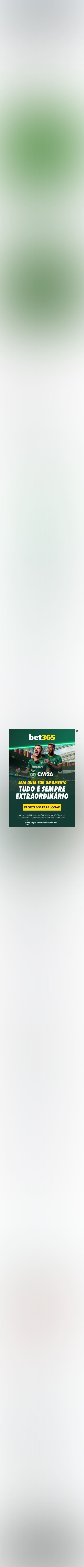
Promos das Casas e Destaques (26, 1432)
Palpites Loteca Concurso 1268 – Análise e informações (41, 864)
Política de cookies (66, 1553)
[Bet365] (42, 783)
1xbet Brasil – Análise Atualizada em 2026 (48, 1317)
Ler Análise (44, 541)
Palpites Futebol (15, 1385)
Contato (55, 1558)
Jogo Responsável (35, 1558)
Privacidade (30, 1553)
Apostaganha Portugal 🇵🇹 (21, 1459)
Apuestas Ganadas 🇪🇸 (19, 1465)
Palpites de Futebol (42, 242)
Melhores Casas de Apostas (31, 449)
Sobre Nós (13, 1553)
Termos (46, 1553)
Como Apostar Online (18, 1438)
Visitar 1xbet (30, 618)
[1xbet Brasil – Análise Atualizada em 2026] (42, 575)
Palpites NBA (12, 1399)
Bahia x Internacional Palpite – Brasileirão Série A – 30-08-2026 (35, 202)
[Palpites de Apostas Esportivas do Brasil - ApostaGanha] (20, 5)
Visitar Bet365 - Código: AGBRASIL (43, 535)
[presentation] (38, 226)
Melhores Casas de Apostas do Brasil (30, 1425)
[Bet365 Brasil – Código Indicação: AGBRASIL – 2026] (42, 492)
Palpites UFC (12, 1392)
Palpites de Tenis (15, 1405)
